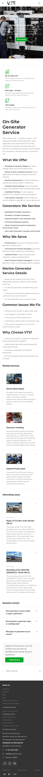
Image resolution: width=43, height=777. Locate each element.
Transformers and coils (10, 726)
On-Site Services (9, 729)
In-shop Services (9, 707)
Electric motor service (10, 711)
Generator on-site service (13, 743)
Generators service (9, 714)
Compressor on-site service (14, 740)
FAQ (4, 695)
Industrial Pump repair (15, 469)
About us (6, 685)
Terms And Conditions (10, 700)
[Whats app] (15, 763)
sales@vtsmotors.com (14, 754)
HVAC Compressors (9, 717)
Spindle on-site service (12, 746)
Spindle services (8, 723)
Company (6, 689)
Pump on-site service (11, 733)
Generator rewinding (15, 427)
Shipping (6, 692)
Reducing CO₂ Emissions (11, 703)
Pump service (7, 720)
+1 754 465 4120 (12, 750)
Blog (4, 698)
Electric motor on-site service (15, 736)
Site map (37, 770)
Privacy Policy (22, 770)
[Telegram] (5, 763)
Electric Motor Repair (15, 389)
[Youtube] (10, 763)
